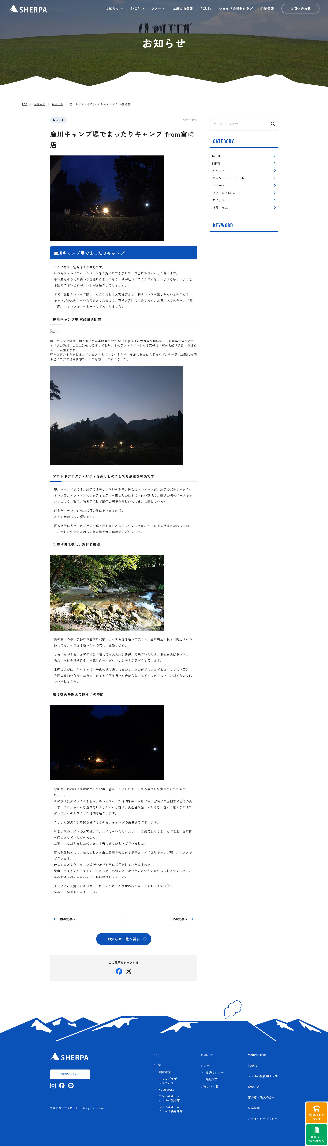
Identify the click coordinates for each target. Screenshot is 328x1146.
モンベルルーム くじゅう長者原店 (171, 1109)
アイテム (218, 200)
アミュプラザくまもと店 (168, 1081)
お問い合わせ (300, 8)
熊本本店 (165, 1072)
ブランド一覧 (210, 1087)
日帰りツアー (215, 1072)
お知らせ (112, 8)
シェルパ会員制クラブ (236, 8)
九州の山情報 (183, 8)
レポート (58, 120)
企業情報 (267, 8)
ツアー (156, 8)
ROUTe (205, 8)
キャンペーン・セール (228, 178)
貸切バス (254, 1087)
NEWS (216, 163)
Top (156, 1055)
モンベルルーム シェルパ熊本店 (169, 1098)
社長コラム (220, 207)
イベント (218, 170)
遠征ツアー (213, 1079)
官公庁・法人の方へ (261, 1097)
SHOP (135, 8)
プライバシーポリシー (263, 1118)
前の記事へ (67, 919)
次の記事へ (180, 919)
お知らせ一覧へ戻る (124, 938)
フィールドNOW (223, 192)
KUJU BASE (166, 1089)
